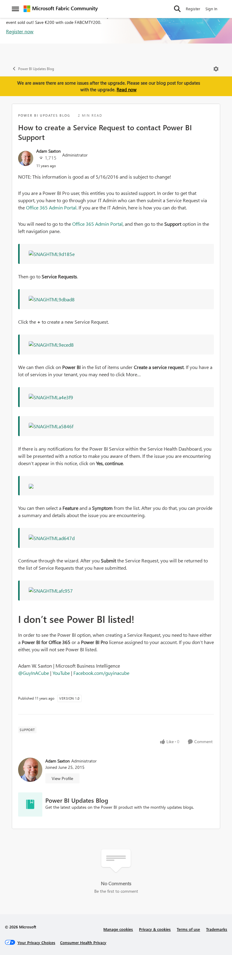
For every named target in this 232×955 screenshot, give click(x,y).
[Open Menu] (216, 69)
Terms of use (188, 929)
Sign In (211, 8)
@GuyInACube (33, 673)
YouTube (61, 673)
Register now (20, 31)
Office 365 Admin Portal (51, 207)
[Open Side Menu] (15, 8)
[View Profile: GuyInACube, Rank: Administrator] (25, 158)
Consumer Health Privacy (83, 942)
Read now (127, 89)
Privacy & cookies (155, 929)
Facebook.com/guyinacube (101, 673)
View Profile (62, 778)
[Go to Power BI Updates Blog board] (30, 804)
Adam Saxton (48, 151)
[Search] (177, 8)
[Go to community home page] (61, 8)
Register (193, 8)
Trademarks (216, 929)
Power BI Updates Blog (36, 68)
